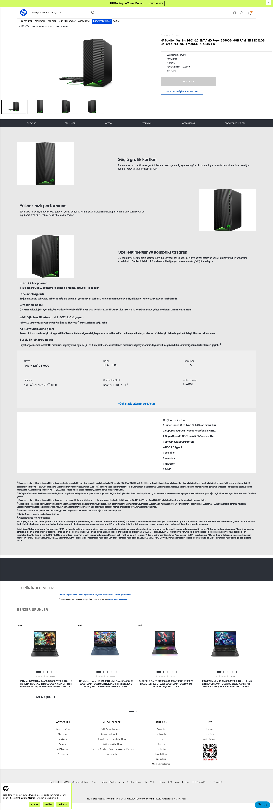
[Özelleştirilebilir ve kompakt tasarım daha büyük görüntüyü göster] (45, 256)
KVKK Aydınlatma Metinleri (112, 729)
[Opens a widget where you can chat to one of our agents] (262, 805)
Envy (138, 782)
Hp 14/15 (66, 782)
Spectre (130, 782)
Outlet (116, 21)
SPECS (108, 123)
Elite (145, 782)
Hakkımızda (161, 734)
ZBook (162, 782)
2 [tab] (43, 672)
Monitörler (40, 21)
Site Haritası (161, 749)
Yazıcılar (52, 21)
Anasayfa (161, 729)
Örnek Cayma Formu (161, 764)
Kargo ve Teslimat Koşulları (112, 734)
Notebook (54, 782)
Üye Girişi (210, 734)
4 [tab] (51, 672)
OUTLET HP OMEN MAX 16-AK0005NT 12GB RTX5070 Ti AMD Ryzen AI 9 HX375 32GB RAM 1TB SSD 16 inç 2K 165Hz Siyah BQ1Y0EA (166, 684)
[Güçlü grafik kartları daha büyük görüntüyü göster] (45, 163)
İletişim (161, 739)
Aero (177, 782)
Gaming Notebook (80, 782)
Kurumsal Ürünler (101, 21)
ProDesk (186, 782)
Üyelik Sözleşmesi (210, 739)
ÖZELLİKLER (70, 123)
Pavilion (103, 782)
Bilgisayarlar (26, 21)
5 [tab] (56, 672)
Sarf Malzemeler (67, 21)
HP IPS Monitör (199, 782)
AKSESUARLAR (188, 123)
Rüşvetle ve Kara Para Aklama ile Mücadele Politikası (112, 749)
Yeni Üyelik (210, 729)
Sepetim (161, 744)
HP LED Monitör (216, 782)
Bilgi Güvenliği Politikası (112, 744)
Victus (153, 782)
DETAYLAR (31, 123)
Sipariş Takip (161, 759)
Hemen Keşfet (156, 3)
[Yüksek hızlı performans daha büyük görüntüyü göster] (227, 210)
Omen (94, 782)
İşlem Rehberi (161, 754)
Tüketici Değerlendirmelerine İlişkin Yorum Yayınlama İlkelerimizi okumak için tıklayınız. (95, 595)
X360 (170, 782)
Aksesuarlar (84, 21)
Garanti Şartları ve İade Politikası (112, 739)
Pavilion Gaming (116, 782)
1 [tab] (38, 672)
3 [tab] (47, 672)
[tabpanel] (46, 663)
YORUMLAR (147, 123)
